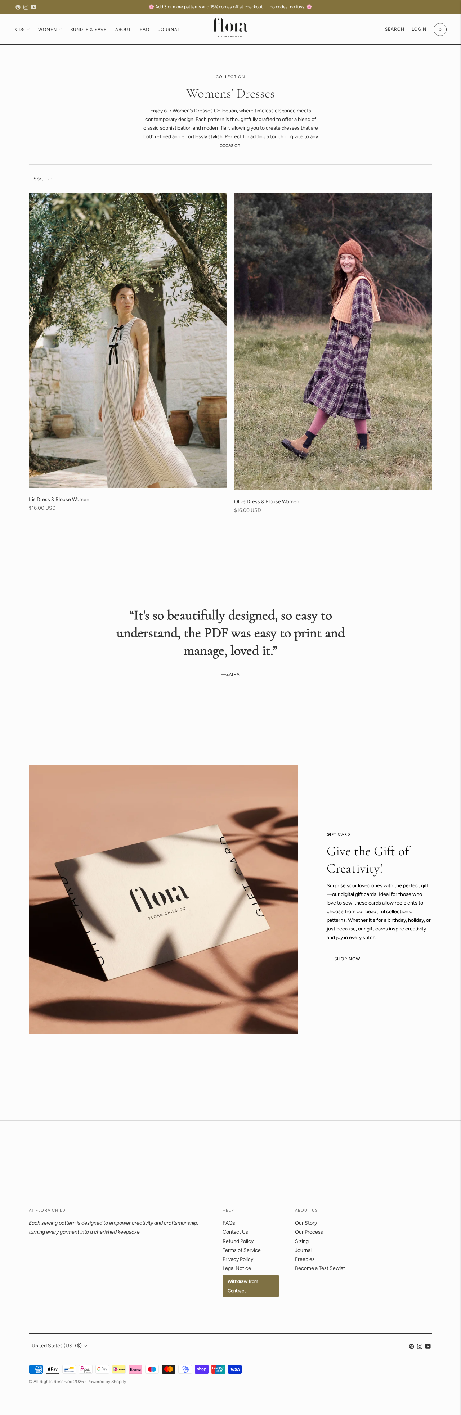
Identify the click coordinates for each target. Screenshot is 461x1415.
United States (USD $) (57, 1346)
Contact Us (235, 1232)
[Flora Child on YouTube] (33, 7)
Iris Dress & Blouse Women (59, 499)
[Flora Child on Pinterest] (18, 7)
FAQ (144, 29)
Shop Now (347, 958)
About (123, 29)
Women (47, 29)
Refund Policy (238, 1241)
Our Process (309, 1232)
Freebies (305, 1259)
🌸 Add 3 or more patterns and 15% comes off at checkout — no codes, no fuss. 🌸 (230, 6)
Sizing (302, 1241)
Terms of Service (242, 1250)
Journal (169, 29)
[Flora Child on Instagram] (25, 7)
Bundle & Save (88, 29)
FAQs (229, 1223)
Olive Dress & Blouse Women (266, 502)
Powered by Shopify (106, 1381)
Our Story (306, 1223)
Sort (38, 179)
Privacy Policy (238, 1259)
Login (419, 29)
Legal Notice (237, 1268)
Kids (19, 29)
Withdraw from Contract (243, 1286)
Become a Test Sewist (320, 1268)
